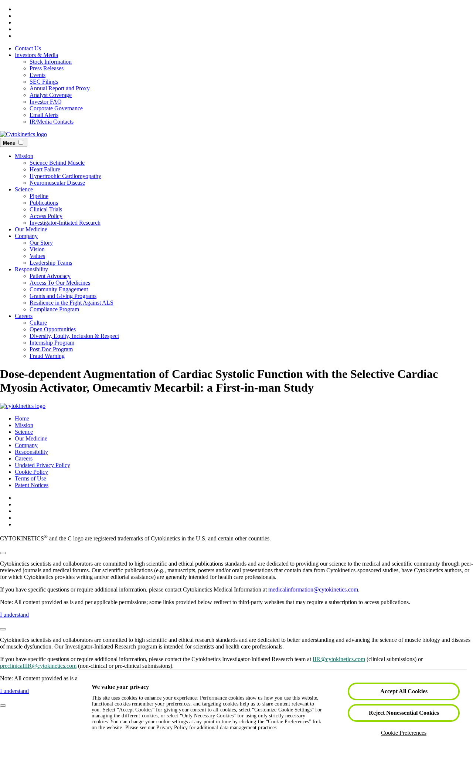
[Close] (3, 553)
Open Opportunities (53, 329)
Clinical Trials (46, 209)
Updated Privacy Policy (42, 465)
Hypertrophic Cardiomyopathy (65, 176)
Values (37, 256)
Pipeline (39, 196)
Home (22, 418)
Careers (24, 316)
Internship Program (52, 342)
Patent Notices (31, 485)
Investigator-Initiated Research (65, 223)
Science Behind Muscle (57, 163)
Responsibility (31, 269)
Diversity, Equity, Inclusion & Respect (74, 336)
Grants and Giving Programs (63, 296)
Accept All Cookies (404, 691)
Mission (24, 156)
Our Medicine (31, 229)
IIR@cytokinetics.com (339, 659)
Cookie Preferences (403, 733)
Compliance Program (54, 309)
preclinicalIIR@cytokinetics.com (38, 666)
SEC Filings (44, 81)
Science (24, 189)
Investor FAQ (46, 101)
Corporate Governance (56, 108)
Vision (37, 249)
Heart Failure (45, 169)
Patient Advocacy (50, 276)
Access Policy (46, 216)
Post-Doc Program (51, 349)
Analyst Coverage (51, 95)
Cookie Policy (31, 472)
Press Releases (47, 68)
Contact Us (28, 48)
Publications (44, 203)
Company (26, 236)
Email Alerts (44, 115)
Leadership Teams (51, 262)
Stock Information (51, 61)
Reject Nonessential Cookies (404, 713)
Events (37, 75)
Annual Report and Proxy (60, 88)
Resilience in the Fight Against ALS (71, 302)
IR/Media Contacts (52, 121)
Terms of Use (30, 478)
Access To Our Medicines (60, 282)
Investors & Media (36, 55)
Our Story (41, 242)
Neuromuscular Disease (57, 183)
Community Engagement (59, 289)
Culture (38, 322)
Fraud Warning (47, 356)
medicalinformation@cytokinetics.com (313, 589)
